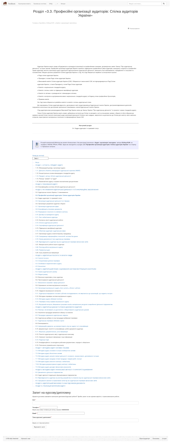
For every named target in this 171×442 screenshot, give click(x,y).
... (56, 4)
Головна (35, 23)
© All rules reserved (12, 438)
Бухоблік (42, 23)
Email (34, 413)
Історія (164, 438)
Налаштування (135, 28)
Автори (63, 4)
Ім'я (34, 400)
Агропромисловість (24, 4)
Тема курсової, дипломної (42, 417)
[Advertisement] (85, 45)
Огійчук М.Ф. (50, 23)
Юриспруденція (145, 438)
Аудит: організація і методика (66, 23)
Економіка (156, 438)
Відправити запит (39, 427)
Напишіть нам (25, 438)
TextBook (11, 3)
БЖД (50, 4)
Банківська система (40, 4)
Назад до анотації (38, 155)
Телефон (35, 407)
